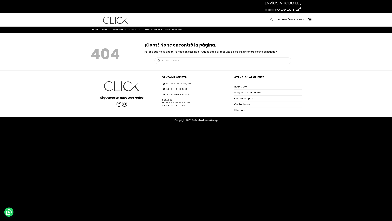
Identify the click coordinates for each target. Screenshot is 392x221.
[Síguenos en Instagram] (300, 8)
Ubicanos (239, 110)
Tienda (106, 29)
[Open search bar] (271, 19)
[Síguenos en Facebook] (300, 5)
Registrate (240, 86)
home (95, 29)
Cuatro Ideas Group (206, 120)
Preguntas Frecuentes (126, 29)
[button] (290, 19)
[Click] (115, 19)
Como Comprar (153, 29)
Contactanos (173, 29)
